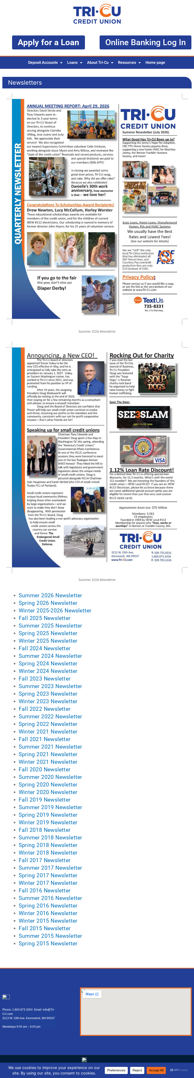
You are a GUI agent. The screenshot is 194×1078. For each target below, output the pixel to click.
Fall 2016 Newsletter (45, 890)
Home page (155, 62)
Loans (72, 62)
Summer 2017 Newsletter (50, 868)
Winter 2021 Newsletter (48, 732)
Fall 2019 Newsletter (45, 800)
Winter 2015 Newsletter (48, 921)
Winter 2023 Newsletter (48, 701)
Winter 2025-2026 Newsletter (55, 610)
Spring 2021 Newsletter (48, 754)
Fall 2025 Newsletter (45, 618)
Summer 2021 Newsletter (50, 747)
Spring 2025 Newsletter (48, 633)
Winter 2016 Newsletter (48, 913)
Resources (127, 62)
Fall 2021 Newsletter (45, 739)
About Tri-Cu (98, 62)
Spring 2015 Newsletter (48, 943)
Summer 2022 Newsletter (50, 716)
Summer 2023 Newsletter (50, 686)
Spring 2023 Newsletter (48, 694)
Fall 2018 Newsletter (45, 830)
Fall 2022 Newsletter (45, 709)
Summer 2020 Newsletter (50, 777)
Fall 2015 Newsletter (45, 928)
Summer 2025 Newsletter (50, 626)
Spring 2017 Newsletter (48, 875)
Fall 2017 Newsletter (45, 860)
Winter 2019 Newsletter (48, 822)
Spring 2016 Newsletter (48, 906)
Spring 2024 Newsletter (48, 663)
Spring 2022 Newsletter (48, 724)
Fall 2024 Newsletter (45, 648)
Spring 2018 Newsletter (48, 845)
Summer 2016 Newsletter (50, 898)
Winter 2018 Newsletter (48, 853)
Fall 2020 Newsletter (45, 769)
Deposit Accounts (43, 62)
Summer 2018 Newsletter (50, 837)
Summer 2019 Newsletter (50, 807)
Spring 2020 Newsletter (48, 784)
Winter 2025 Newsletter (48, 641)
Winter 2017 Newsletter (48, 883)
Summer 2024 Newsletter (50, 656)
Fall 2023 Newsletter (45, 679)
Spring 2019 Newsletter (48, 815)
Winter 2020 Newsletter (48, 792)
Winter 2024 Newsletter (48, 671)
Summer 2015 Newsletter (50, 936)
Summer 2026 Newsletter (50, 595)
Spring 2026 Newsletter (48, 603)
